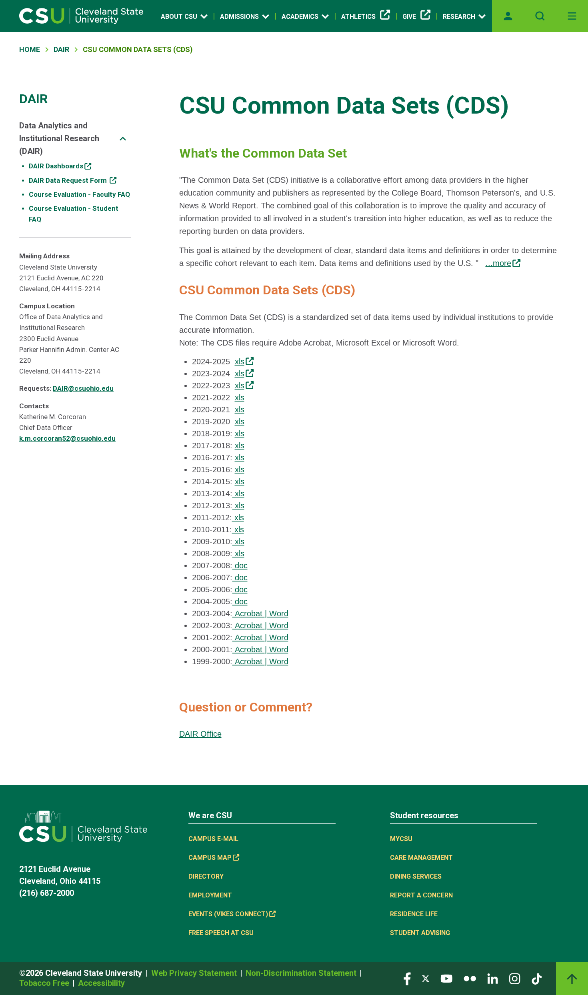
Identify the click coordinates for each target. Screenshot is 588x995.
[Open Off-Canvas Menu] (572, 16)
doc (240, 565)
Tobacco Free (45, 983)
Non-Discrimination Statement (302, 973)
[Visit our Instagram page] (514, 978)
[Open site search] (540, 16)
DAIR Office (200, 733)
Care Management (421, 857)
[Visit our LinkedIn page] (492, 978)
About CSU (179, 16)
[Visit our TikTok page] (537, 978)
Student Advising (420, 933)
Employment (210, 895)
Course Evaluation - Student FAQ (73, 213)
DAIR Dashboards (56, 166)
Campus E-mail (213, 839)
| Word (276, 613)
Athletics (358, 16)
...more (498, 263)
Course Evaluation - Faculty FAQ (79, 194)
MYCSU (401, 839)
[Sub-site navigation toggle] (123, 138)
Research (459, 16)
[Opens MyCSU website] (508, 16)
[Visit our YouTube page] (446, 978)
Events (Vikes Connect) (228, 914)
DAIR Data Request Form (68, 180)
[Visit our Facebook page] (407, 978)
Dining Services (416, 876)
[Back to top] (572, 978)
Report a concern (421, 895)
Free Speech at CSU (221, 933)
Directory (206, 876)
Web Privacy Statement (195, 973)
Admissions (239, 16)
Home (29, 49)
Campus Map (210, 857)
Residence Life (414, 914)
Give (409, 16)
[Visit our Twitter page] (425, 978)
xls (239, 361)
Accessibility (101, 983)
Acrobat (248, 613)
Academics (300, 16)
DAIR (61, 49)
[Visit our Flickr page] (470, 978)
